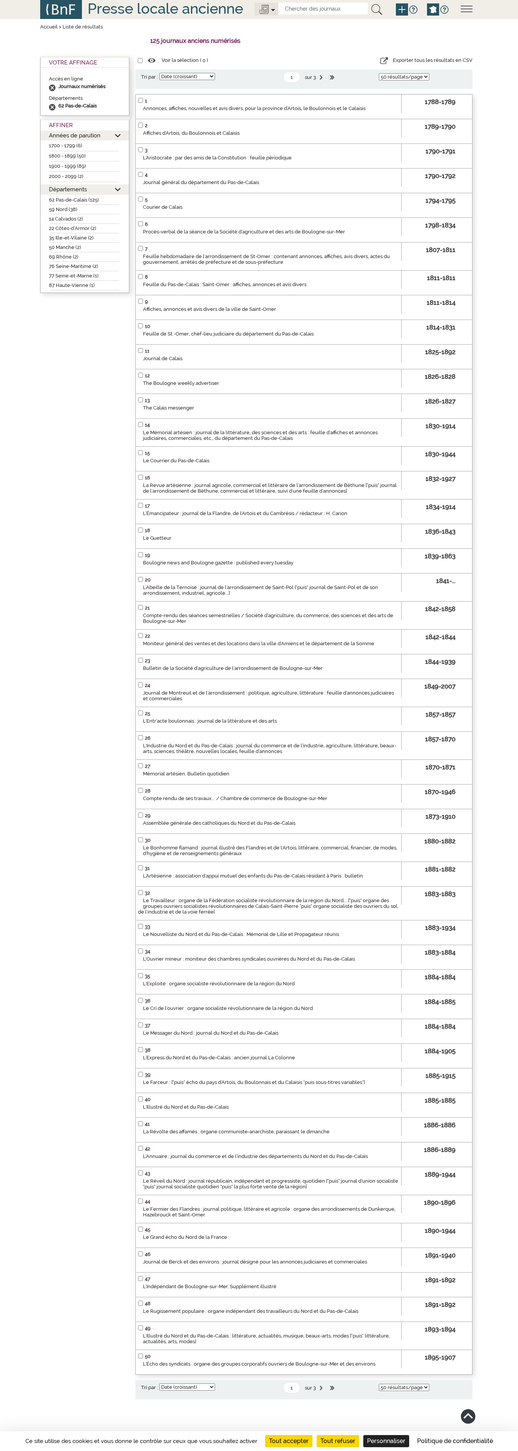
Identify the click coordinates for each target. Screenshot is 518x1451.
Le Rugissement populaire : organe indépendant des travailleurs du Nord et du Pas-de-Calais (250, 1311)
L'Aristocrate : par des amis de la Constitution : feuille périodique (217, 158)
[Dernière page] (333, 77)
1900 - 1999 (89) (67, 166)
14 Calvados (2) (66, 219)
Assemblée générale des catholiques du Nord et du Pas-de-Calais (219, 823)
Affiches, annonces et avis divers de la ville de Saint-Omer (209, 309)
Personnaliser (386, 1441)
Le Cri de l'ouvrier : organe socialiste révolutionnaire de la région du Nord (228, 1008)
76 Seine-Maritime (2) (73, 266)
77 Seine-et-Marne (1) (74, 276)
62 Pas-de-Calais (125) (74, 200)
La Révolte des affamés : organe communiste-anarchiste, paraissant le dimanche (236, 1131)
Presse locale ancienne (165, 8)
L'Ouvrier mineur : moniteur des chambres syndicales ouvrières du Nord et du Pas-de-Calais (249, 959)
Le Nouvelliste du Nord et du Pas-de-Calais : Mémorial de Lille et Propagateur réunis (241, 934)
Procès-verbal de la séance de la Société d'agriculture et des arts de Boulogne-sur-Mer (244, 232)
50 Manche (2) (65, 247)
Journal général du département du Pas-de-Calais (201, 182)
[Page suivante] (322, 77)
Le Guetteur (157, 538)
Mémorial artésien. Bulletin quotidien (186, 774)
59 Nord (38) (63, 209)
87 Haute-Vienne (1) (72, 285)
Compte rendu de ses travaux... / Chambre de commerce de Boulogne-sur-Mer (235, 798)
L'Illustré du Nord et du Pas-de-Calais (186, 1107)
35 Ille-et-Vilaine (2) (71, 238)
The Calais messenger (168, 408)
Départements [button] (68, 189)
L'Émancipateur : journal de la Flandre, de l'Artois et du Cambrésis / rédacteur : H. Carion (245, 513)
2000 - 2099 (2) (66, 176)
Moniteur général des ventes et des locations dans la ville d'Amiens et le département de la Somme (258, 643)
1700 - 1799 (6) (65, 145)
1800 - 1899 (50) (67, 156)
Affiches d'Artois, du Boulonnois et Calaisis (191, 133)
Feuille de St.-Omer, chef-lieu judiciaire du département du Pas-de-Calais (228, 334)
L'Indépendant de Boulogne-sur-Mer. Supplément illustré (209, 1286)
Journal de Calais (162, 358)
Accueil (49, 27)
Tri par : (149, 77)
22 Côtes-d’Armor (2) (72, 228)
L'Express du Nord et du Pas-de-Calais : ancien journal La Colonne (219, 1057)
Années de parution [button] (74, 135)
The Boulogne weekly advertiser (181, 383)
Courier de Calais (162, 207)
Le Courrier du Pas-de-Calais (176, 460)
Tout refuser (337, 1441)
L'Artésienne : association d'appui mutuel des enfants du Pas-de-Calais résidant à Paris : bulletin (253, 876)
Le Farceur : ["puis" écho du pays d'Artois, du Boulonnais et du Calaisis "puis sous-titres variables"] (254, 1082)
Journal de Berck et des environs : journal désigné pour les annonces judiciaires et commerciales (255, 1262)
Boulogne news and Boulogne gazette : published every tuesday (218, 563)
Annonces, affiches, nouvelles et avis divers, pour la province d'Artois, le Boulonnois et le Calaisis (254, 108)
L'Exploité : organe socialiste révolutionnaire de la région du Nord (219, 983)
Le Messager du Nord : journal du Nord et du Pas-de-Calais (210, 1033)
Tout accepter (289, 1441)
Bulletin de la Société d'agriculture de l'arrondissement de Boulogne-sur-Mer (233, 668)
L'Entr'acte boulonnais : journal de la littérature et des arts (210, 721)
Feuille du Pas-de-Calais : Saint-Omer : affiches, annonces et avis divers (224, 284)
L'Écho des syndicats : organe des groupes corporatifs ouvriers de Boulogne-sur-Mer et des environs (259, 1364)
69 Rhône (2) (63, 257)
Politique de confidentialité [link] (455, 1441)
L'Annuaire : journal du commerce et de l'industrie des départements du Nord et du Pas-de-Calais (255, 1156)
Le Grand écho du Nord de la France (185, 1237)
